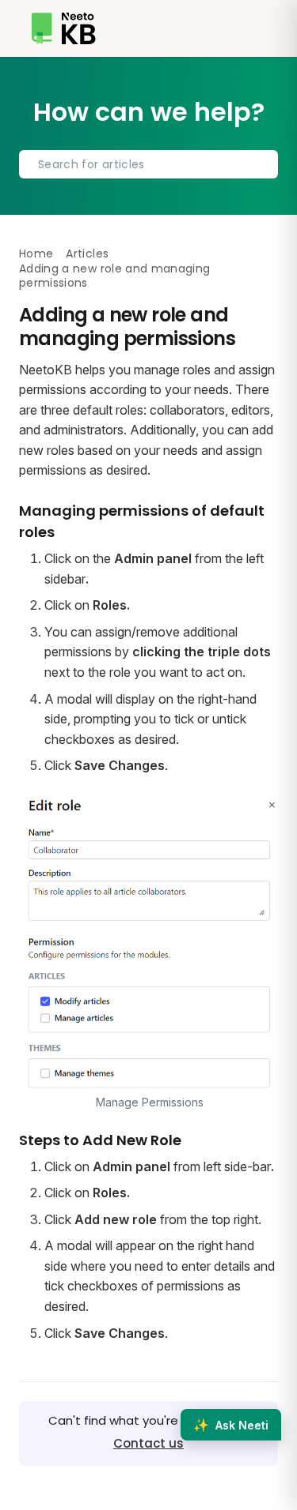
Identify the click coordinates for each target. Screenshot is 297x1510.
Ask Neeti (230, 1425)
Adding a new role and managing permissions (115, 276)
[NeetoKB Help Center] (64, 28)
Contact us (148, 1443)
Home (36, 253)
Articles (87, 253)
